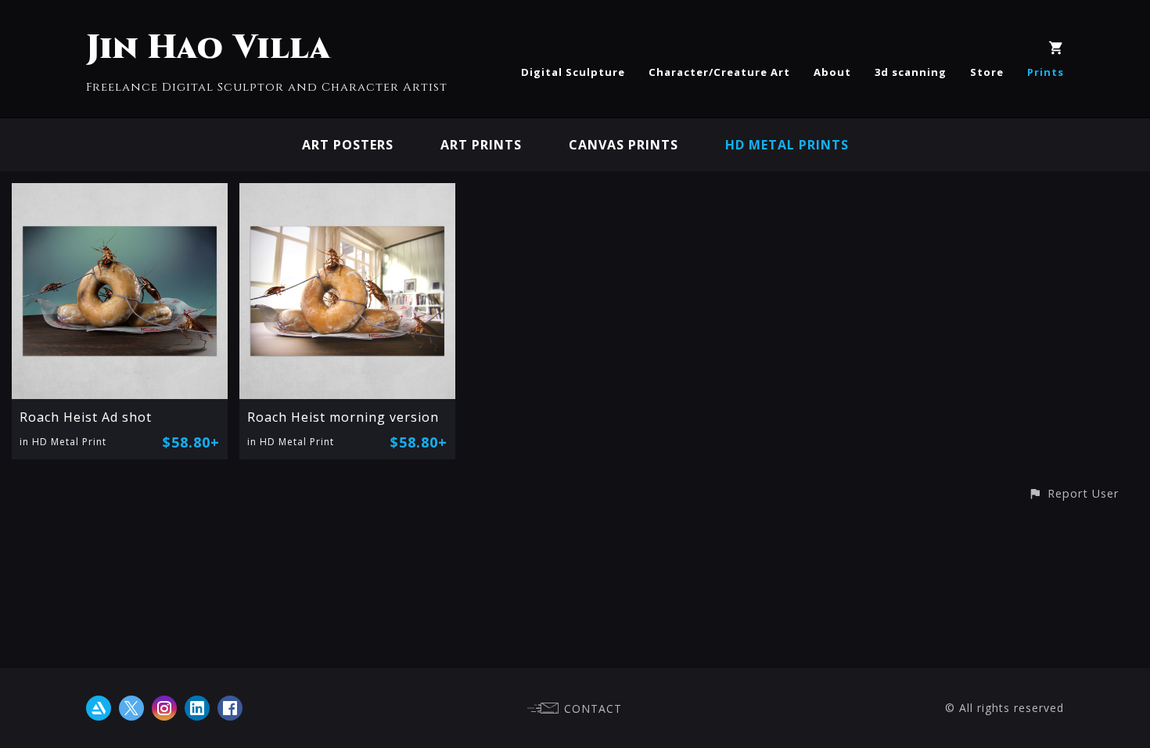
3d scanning (911, 72)
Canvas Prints (623, 144)
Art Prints (481, 144)
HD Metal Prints (787, 144)
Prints (1045, 72)
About (832, 72)
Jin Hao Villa (208, 48)
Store (987, 72)
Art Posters (348, 144)
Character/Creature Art (719, 72)
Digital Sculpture (573, 72)
